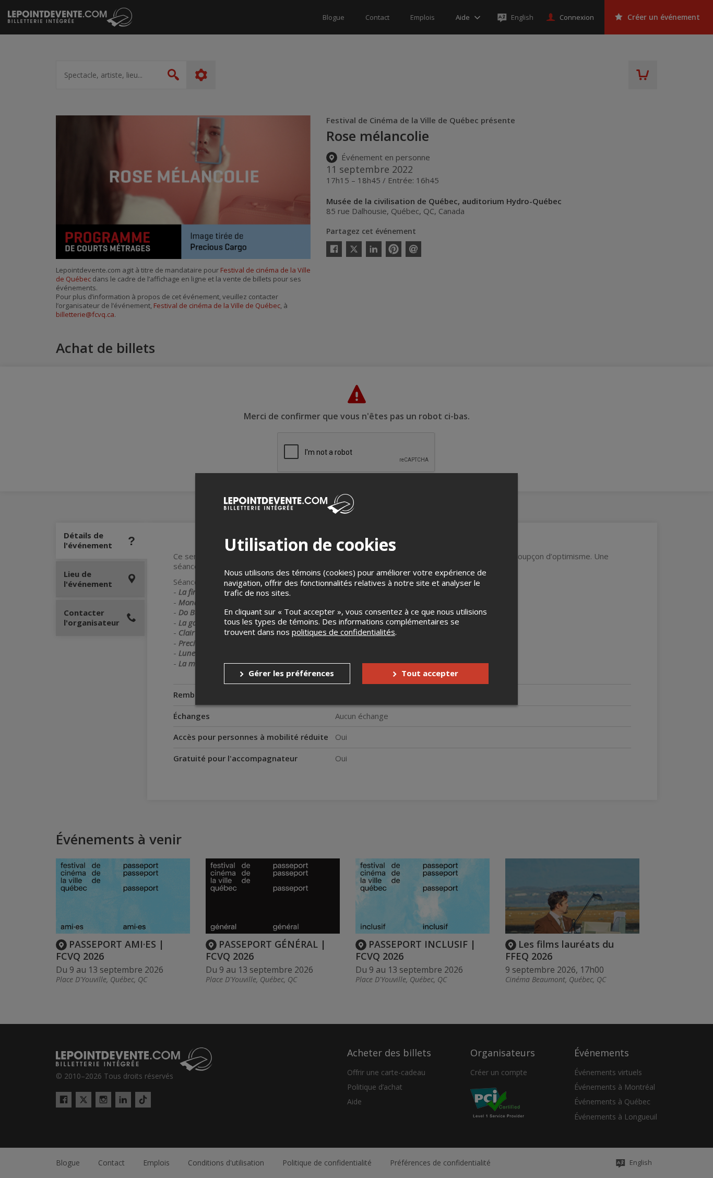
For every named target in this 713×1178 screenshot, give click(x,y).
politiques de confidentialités (343, 632)
